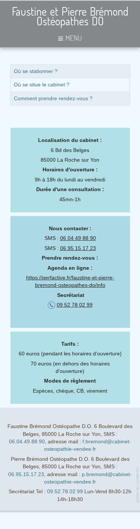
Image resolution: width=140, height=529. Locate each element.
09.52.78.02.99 (65, 491)
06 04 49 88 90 (78, 238)
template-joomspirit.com (138, 485)
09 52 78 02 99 (75, 305)
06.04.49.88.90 (27, 441)
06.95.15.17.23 (26, 474)
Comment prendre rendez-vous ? (53, 98)
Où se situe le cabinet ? (41, 85)
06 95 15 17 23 (78, 248)
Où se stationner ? (35, 71)
